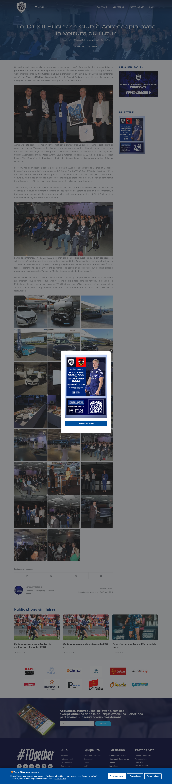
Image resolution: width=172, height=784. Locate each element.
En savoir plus (60, 778)
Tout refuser (135, 776)
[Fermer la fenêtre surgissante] (111, 351)
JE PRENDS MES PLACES (86, 423)
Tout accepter (116, 776)
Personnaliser (153, 776)
